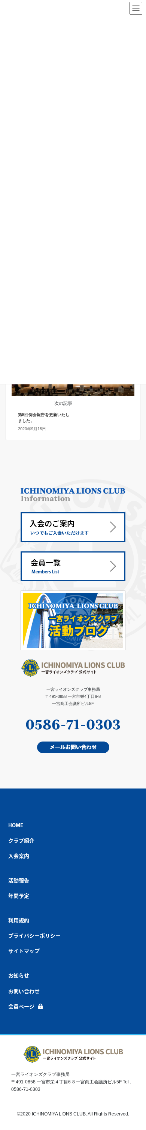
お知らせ (18, 975)
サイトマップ (24, 951)
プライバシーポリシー (34, 935)
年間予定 (18, 895)
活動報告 (18, 880)
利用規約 (18, 920)
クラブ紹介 (21, 840)
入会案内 (18, 856)
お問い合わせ (24, 991)
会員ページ (21, 1006)
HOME (15, 825)
